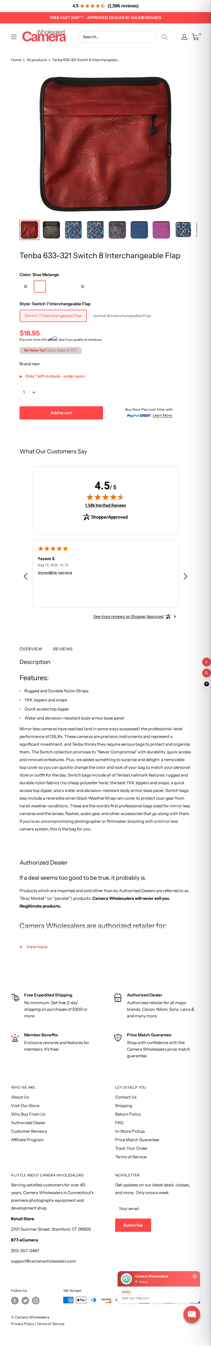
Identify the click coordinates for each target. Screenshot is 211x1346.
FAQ (119, 1122)
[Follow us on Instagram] (36, 1300)
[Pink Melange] (54, 286)
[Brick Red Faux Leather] (83, 286)
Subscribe (133, 1225)
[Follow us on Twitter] (25, 1300)
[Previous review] (26, 577)
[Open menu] (13, 37)
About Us (20, 1097)
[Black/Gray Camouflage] (25, 286)
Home (16, 60)
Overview (31, 649)
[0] (195, 37)
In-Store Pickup (130, 1131)
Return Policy (128, 1114)
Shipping (123, 1105)
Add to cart (61, 412)
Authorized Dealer (28, 1122)
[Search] (164, 37)
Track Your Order (131, 1148)
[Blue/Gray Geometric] (68, 286)
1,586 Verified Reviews (105, 505)
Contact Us (126, 1097)
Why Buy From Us (28, 1114)
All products (37, 60)
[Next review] (185, 577)
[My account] (184, 37)
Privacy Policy (22, 1324)
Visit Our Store (25, 1105)
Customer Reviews (29, 1131)
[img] (105, 496)
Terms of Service (130, 1156)
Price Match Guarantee (137, 1139)
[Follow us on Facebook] (15, 1300)
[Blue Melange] (40, 286)
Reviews (63, 649)
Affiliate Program (27, 1139)
